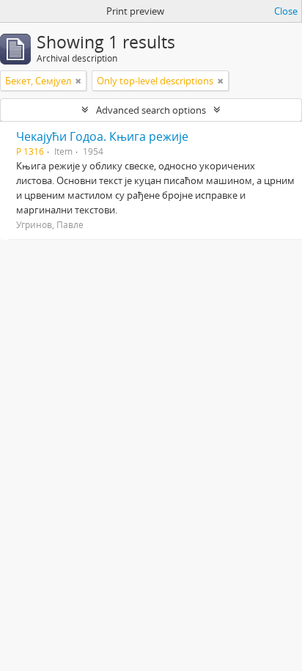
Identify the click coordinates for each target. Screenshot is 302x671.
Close (286, 11)
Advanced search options (151, 110)
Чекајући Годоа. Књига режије (102, 136)
